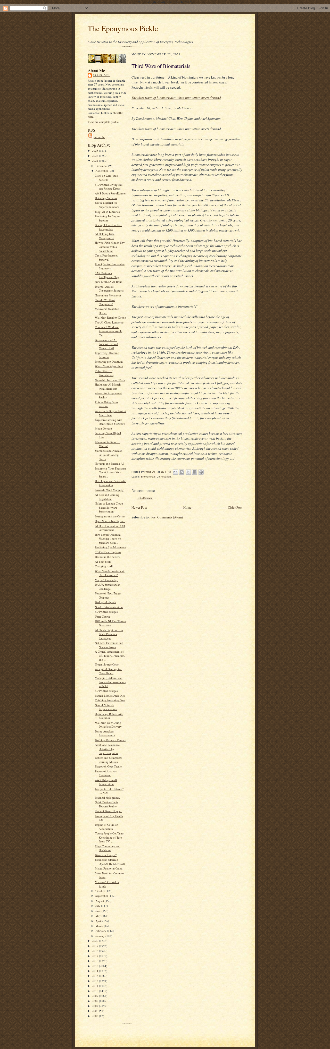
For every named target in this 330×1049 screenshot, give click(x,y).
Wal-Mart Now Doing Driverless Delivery (108, 725)
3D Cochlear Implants (108, 552)
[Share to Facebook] (194, 472)
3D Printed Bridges (106, 611)
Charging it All (104, 566)
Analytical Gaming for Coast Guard (108, 671)
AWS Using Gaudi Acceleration (106, 782)
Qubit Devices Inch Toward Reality (106, 804)
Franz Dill (101, 75)
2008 (95, 1001)
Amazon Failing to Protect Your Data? (110, 413)
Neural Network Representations (106, 707)
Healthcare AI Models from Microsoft (108, 386)
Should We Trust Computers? (105, 302)
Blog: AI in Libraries (107, 212)
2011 (95, 986)
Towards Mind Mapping (109, 490)
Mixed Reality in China (108, 868)
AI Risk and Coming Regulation (107, 497)
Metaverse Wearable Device (107, 311)
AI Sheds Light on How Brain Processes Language (109, 634)
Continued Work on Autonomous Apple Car (108, 331)
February (101, 931)
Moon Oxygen (103, 428)
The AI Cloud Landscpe (109, 322)
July (98, 906)
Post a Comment (145, 498)
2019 (95, 946)
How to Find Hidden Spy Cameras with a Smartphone (110, 246)
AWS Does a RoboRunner (110, 193)
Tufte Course (102, 616)
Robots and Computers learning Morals (108, 760)
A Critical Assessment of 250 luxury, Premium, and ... (110, 655)
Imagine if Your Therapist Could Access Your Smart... (110, 472)
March (99, 926)
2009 (95, 996)
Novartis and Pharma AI (109, 463)
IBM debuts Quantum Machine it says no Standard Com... (108, 538)
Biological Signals (105, 602)
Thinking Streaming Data (110, 700)
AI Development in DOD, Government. (110, 528)
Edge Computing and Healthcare (107, 848)
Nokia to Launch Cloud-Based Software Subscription (109, 507)
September (102, 896)
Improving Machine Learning (107, 355)
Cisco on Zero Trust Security (106, 178)
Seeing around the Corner (110, 516)
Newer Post (139, 507)
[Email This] (175, 472)
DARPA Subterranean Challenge (107, 587)
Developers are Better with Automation (110, 483)
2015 (95, 966)
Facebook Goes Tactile (108, 766)
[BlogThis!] (181, 472)
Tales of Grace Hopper (108, 811)
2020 (95, 941)
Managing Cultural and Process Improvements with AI (110, 682)
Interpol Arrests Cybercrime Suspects (109, 289)
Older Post (235, 507)
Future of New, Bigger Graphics (108, 595)
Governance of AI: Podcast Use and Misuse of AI (106, 344)
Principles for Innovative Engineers (110, 266)
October (100, 891)
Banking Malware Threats (110, 740)
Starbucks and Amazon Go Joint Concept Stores (108, 454)
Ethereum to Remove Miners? (107, 444)
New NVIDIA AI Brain (108, 282)
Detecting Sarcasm (106, 198)
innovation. (165, 476)
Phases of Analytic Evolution (106, 773)
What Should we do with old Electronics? (110, 573)
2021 (95, 161)
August (100, 901)
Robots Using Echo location (106, 404)
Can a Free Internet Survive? (106, 257)
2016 (95, 961)
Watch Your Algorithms (109, 366)
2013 (95, 976)
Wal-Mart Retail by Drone (110, 317)
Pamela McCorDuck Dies (110, 695)
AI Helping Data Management (104, 236)
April (98, 921)
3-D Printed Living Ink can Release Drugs (108, 187)
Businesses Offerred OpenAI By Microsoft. (110, 862)
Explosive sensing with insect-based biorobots (110, 422)
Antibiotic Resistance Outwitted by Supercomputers (107, 749)
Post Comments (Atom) (167, 517)
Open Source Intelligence (110, 521)
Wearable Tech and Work (110, 380)
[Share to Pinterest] (201, 472)
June (98, 911)
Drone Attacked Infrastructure (105, 733)
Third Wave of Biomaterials (104, 373)
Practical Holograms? (107, 797)
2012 (95, 981)
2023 (95, 150)
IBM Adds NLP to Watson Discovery (110, 623)
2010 (95, 991)
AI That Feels (103, 562)
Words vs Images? (106, 855)
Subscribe (99, 137)
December (101, 166)
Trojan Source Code (107, 664)
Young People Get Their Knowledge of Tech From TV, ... (109, 837)
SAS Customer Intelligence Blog (107, 275)
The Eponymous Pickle (123, 28)
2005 (95, 1016)
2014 (95, 971)
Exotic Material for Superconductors (107, 205)
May (98, 916)
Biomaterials (148, 476)
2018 (95, 951)
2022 (95, 156)
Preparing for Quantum (109, 361)
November (102, 171)
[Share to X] (188, 472)
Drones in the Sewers (107, 557)
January (100, 936)
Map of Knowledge (106, 580)
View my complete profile (103, 122)
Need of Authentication (109, 607)
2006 (95, 1011)
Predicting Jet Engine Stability (107, 218)
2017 (95, 956)
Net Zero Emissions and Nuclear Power (109, 645)
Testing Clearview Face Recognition (108, 227)
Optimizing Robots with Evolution (109, 716)
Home (187, 507)
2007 (95, 1006)
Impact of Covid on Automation (106, 827)
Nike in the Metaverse (108, 295)
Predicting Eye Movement (110, 547)
